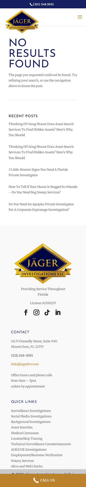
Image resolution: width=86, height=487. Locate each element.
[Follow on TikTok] (47, 313)
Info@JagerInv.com (25, 364)
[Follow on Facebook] (26, 313)
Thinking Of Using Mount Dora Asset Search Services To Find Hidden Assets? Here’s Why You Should (41, 129)
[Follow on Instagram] (36, 313)
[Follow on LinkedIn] (58, 313)
